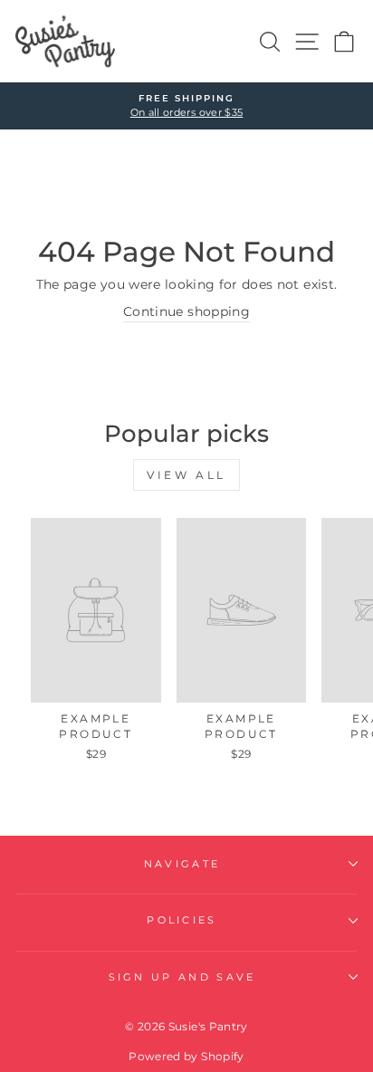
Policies (182, 920)
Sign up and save (182, 977)
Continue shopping (186, 311)
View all (186, 475)
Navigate (182, 863)
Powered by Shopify (186, 1056)
